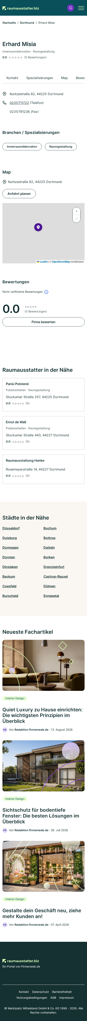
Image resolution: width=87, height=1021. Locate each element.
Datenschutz (40, 991)
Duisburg (9, 538)
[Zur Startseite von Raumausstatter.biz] (20, 7)
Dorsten (8, 557)
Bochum (50, 528)
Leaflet (43, 261)
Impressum (66, 997)
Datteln (49, 547)
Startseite (9, 22)
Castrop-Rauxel (56, 576)
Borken (49, 557)
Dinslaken (10, 567)
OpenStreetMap (61, 261)
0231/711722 (19, 103)
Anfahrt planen (19, 194)
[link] (43, 395)
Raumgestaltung (60, 146)
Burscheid (10, 596)
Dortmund (27, 22)
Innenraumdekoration (22, 146)
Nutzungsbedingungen (32, 997)
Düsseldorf (11, 528)
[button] (70, 7)
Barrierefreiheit (62, 991)
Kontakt (24, 991)
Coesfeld (9, 586)
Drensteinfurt (54, 567)
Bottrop (49, 538)
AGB (53, 997)
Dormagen (10, 547)
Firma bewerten (43, 322)
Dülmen (49, 586)
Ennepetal (51, 596)
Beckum (8, 576)
